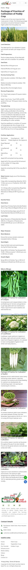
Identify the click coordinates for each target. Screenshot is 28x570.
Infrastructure (5, 548)
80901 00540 (7, 530)
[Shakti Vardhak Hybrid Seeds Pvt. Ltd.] (14, 497)
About (3, 544)
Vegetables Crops (16, 544)
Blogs (7, 8)
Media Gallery (5, 551)
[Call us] (25, 481)
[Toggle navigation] (25, 3)
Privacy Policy (5, 561)
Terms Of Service (15, 561)
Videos (3, 553)
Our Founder (5, 546)
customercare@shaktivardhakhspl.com (15, 533)
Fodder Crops (15, 546)
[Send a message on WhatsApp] (25, 477)
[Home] (6, 2)
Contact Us (4, 557)
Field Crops (14, 542)
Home (3, 8)
